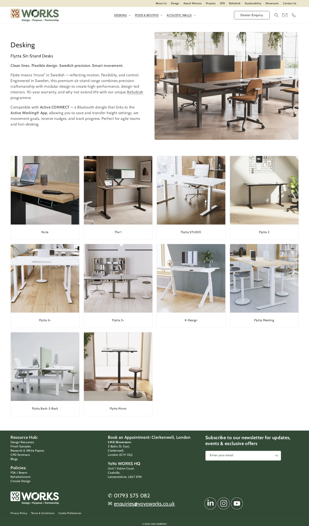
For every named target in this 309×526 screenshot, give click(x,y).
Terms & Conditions (43, 513)
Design (175, 3)
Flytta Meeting (264, 320)
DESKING (120, 15)
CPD (222, 3)
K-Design (191, 320)
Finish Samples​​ (21, 446)
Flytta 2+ (45, 320)
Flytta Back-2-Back (45, 408)
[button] (276, 15)
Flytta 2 (264, 232)
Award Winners (193, 3)
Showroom (272, 3)
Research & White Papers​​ (27, 450)
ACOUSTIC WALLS (179, 15)
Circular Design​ (21, 481)
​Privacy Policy (19, 513)
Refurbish (234, 3)
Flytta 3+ (118, 320)
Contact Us (289, 3)
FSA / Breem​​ (19, 472)
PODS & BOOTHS (146, 15)
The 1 (117, 232)
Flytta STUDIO (191, 232)
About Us (161, 3)
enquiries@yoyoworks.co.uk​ (144, 504)
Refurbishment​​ (21, 477)
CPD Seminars (20, 455)
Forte (45, 232)
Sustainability (253, 3)
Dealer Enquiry (251, 15)
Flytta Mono (118, 408)
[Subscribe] (276, 456)
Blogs (14, 459)
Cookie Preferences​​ (69, 513)
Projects (211, 3)
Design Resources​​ (22, 442)
